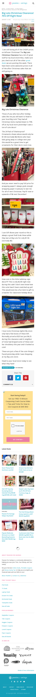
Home (3, 8)
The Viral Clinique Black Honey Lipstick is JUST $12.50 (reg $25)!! (26, 514)
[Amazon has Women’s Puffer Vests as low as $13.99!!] (26, 460)
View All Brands (6, 636)
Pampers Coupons (7, 626)
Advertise (23, 576)
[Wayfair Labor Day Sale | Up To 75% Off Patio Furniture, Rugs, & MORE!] (26, 481)
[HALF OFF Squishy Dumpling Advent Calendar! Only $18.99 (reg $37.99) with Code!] (9, 481)
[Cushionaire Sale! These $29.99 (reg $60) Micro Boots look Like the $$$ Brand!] (26, 525)
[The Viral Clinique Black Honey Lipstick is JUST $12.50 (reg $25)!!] (26, 504)
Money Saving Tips (10, 570)
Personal (4, 511)
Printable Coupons (26, 568)
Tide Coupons (6, 619)
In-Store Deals (10, 8)
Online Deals (16, 568)
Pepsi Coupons (6, 633)
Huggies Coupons (7, 622)
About (5, 687)
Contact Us (15, 576)
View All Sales (6, 606)
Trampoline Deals (7, 603)
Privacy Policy (14, 689)
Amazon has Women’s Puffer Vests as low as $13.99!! (26, 470)
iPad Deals (5, 585)
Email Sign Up (20, 687)
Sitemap (23, 689)
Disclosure (30, 687)
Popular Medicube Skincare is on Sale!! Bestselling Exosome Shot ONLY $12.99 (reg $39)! (8, 537)
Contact (11, 687)
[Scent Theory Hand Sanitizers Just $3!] (9, 460)
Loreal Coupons (6, 629)
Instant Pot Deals (7, 595)
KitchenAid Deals (7, 599)
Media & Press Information (26, 670)
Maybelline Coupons (8, 615)
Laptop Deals (6, 592)
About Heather (6, 576)
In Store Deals (19, 8)
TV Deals (4, 588)
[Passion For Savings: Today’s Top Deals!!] (9, 504)
